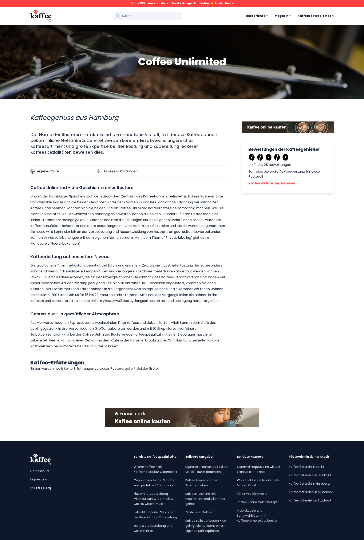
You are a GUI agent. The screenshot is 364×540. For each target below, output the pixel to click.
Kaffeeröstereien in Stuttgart (310, 500)
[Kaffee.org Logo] (40, 16)
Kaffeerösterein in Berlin (306, 467)
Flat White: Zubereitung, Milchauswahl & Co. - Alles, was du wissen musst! (153, 499)
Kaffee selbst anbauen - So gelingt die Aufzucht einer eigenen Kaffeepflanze (205, 526)
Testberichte (254, 16)
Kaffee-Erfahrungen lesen (271, 183)
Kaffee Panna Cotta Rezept (257, 502)
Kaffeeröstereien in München (310, 492)
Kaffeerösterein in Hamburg (309, 483)
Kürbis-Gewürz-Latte (252, 494)
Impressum (38, 479)
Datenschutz (39, 471)
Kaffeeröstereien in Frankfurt (310, 475)
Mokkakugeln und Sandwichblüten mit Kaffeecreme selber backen (257, 515)
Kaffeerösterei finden (316, 16)
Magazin (281, 16)
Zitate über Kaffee (198, 512)
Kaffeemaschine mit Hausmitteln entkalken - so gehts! (205, 499)
